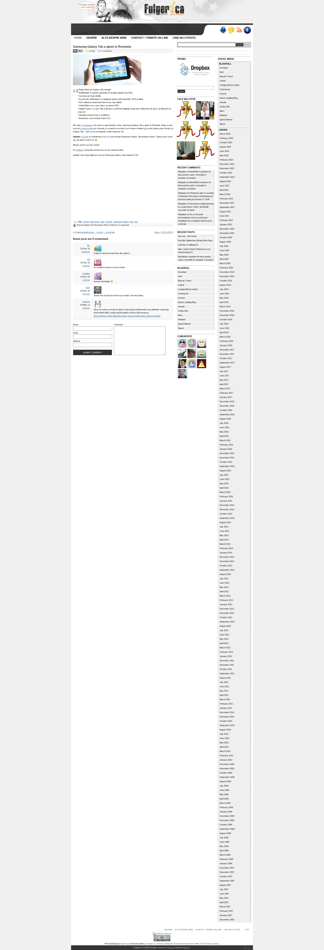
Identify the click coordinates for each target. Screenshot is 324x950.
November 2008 (227, 820)
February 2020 (226, 268)
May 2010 (224, 742)
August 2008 (225, 833)
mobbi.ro (80, 150)
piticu (180, 315)
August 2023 (225, 147)
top (247, 930)
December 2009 (227, 764)
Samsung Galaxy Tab (123, 222)
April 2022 (224, 190)
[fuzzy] (201, 343)
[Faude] (192, 343)
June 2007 (224, 894)
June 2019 (224, 293)
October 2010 (226, 721)
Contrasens (183, 293)
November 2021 (227, 203)
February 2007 (226, 911)
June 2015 (224, 479)
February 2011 (226, 704)
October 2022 (226, 173)
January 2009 (226, 812)
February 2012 (226, 652)
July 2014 (224, 527)
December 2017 (227, 350)
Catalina (86, 273)
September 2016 (227, 414)
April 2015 (224, 488)
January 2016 (226, 449)
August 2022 (225, 181)
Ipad (102, 222)
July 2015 (224, 475)
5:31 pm (86, 294)
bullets (87, 225)
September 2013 (227, 570)
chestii (92, 51)
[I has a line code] (186, 131)
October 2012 (226, 617)
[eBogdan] (192, 353)
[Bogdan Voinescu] (201, 363)
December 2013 (227, 557)
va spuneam (86, 125)
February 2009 (226, 807)
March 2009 (225, 803)
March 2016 (225, 440)
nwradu (181, 306)
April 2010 (224, 747)
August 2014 (225, 522)
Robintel (181, 319)
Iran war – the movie (187, 236)
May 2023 (224, 155)
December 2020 (227, 229)
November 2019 (227, 276)
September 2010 (227, 725)
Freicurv (171, 947)
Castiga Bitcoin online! (188, 289)
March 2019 (225, 306)
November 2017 (227, 354)
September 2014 (227, 518)
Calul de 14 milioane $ (188, 245)
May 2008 (224, 846)
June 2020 (224, 250)
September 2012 (227, 622)
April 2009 (224, 799)
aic (74, 140)
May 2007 (224, 898)
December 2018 (227, 311)
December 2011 (227, 660)
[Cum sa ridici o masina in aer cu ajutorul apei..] (186, 111)
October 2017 (226, 358)
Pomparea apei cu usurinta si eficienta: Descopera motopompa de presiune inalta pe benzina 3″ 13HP (196, 196)
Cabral (181, 285)
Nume (75, 324)
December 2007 (227, 868)
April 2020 (224, 259)
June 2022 (224, 186)
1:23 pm (86, 280)
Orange (108, 222)
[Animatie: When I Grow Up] (186, 151)
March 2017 (225, 388)
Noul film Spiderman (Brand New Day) (195, 240)
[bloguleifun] (182, 353)
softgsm (86, 302)
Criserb (181, 298)
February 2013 (226, 600)
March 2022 (225, 194)
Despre (91, 37)
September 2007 (227, 881)
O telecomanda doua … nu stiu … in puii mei (95, 232)
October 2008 (226, 824)
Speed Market (184, 324)
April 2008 (224, 850)
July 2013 (224, 578)
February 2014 (226, 548)
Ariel (180, 276)
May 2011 (224, 691)
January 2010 (226, 760)
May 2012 (224, 639)
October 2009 (226, 773)
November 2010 (227, 717)
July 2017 (224, 371)
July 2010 (224, 734)
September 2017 (227, 363)
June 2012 (224, 635)
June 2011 (224, 686)
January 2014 (226, 552)
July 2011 (224, 682)
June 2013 (224, 583)
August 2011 (225, 678)
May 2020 (224, 255)
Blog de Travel (184, 281)
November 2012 (227, 613)
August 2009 (225, 781)
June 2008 (224, 842)
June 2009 (224, 790)
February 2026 (226, 138)
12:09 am (85, 252)
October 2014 (226, 514)
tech (136, 222)
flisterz (187, 947)
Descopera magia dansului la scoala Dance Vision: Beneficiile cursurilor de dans (196, 207)
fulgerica (124, 943)
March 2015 (225, 492)
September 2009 (227, 777)
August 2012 (225, 626)
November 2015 (227, 458)
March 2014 (225, 544)
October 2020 (226, 237)
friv (88, 245)
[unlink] (192, 363)
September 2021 (227, 207)
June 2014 (224, 531)
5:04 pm (86, 308)
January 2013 (226, 604)
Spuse (181, 328)
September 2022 (227, 177)
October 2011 (226, 669)
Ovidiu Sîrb (183, 311)
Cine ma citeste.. (185, 37)
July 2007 (224, 889)
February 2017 (226, 393)
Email (75, 333)
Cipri (88, 287)
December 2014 (227, 505)
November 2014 (227, 509)
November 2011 (227, 665)
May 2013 (224, 587)
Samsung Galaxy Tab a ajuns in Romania (102, 46)
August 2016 (225, 419)
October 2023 (226, 142)
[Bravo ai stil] (201, 353)
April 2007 (224, 902)
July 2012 (224, 630)
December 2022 (227, 164)
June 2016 (224, 427)
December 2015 (227, 453)
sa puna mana (86, 128)
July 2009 (224, 786)
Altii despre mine (114, 37)
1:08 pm (86, 266)
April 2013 (224, 591)
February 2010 (226, 755)
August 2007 (225, 885)
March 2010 (225, 751)
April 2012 (224, 643)
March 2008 (225, 855)
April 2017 (224, 384)
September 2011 (227, 673)
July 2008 (224, 837)
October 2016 (226, 410)
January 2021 (226, 224)
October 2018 (226, 319)
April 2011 (224, 695)
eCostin (84, 137)
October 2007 (226, 876)
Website (76, 341)
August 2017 (225, 367)
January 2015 (226, 501)
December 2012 (227, 609)
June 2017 (224, 375)
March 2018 (225, 337)
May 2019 (224, 298)
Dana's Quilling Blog (187, 302)
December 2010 (227, 712)
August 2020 (225, 242)
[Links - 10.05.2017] (205, 111)
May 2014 (224, 535)
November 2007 (227, 872)
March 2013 (225, 596)
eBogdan (182, 171)
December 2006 (227, 919)
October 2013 (226, 565)
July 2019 (224, 289)
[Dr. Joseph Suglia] (182, 373)
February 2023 (226, 160)
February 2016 (226, 445)
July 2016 (224, 423)
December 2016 (227, 401)
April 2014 (224, 540)
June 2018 (224, 328)
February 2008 (226, 859)
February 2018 (226, 341)
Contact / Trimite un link (149, 37)
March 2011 (225, 699)
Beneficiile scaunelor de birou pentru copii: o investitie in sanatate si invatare (194, 174)
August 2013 (225, 574)
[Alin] (182, 363)
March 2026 (225, 134)
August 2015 (225, 470)
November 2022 (227, 168)
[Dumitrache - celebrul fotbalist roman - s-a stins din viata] (205, 131)
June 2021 (224, 216)
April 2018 (224, 332)
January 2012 (226, 656)
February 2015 (226, 496)
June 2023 (224, 151)
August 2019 (225, 285)
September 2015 (227, 466)
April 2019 (224, 302)
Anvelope (182, 272)
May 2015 (224, 483)
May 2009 (224, 794)
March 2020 (225, 263)
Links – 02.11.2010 (163, 232)
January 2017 (226, 397)
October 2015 (226, 462)
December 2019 (227, 272)
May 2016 (224, 432)
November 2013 (227, 561)
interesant (94, 222)
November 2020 (227, 233)
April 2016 (224, 436)
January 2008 (226, 863)
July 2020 (224, 246)
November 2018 (227, 315)
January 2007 (226, 915)
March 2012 (225, 647)
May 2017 (224, 380)
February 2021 (226, 220)
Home (78, 37)
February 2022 (226, 198)
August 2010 (225, 730)
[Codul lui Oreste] (205, 151)
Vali (88, 259)
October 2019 (226, 281)
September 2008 (227, 829)
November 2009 (227, 768)
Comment (118, 324)
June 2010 (224, 738)
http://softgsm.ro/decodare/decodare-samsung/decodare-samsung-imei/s (127, 316)
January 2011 (226, 708)
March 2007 (225, 907)
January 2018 (226, 345)
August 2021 (225, 211)
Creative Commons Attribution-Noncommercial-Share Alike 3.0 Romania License (182, 943)
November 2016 (227, 406)
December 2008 (227, 816)
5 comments (106, 51)
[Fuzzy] (182, 343)
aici (146, 128)
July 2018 (224, 324)
